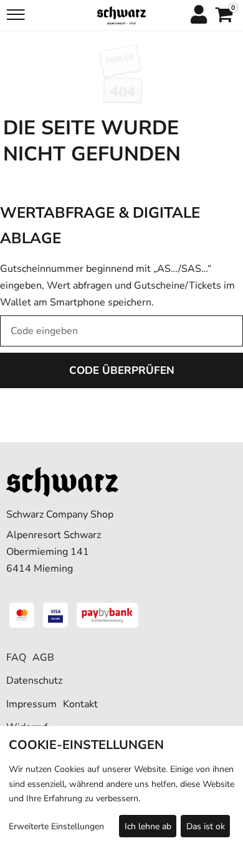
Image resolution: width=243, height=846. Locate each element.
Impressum (31, 704)
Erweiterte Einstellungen (56, 826)
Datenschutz (34, 680)
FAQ (16, 657)
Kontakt (80, 704)
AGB (43, 657)
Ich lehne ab (148, 826)
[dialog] (121, 786)
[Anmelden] (198, 15)
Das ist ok (205, 826)
